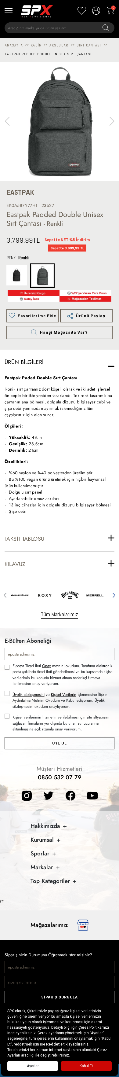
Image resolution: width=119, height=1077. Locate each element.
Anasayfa (14, 45)
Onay (46, 666)
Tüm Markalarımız (59, 614)
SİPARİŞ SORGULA (59, 997)
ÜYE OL (59, 743)
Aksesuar (58, 45)
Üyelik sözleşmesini (29, 694)
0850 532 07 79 (59, 777)
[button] (112, 121)
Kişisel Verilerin (63, 694)
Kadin (36, 45)
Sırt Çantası (89, 45)
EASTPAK (20, 192)
